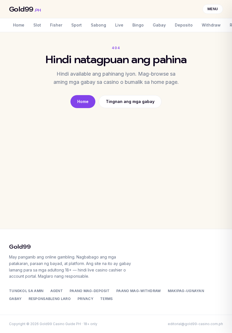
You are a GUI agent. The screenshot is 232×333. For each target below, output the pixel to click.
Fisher (56, 25)
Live (119, 25)
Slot (37, 25)
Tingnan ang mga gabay (130, 101)
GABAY (15, 299)
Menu (212, 9)
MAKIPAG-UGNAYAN (186, 291)
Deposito (184, 25)
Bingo (138, 25)
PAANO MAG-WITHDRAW (138, 291)
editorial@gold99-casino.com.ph (195, 324)
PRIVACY (85, 299)
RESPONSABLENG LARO (50, 299)
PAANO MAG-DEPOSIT (89, 291)
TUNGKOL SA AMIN (26, 291)
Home (18, 25)
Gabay (159, 25)
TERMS (106, 299)
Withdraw (211, 25)
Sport (76, 25)
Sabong (98, 25)
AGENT (56, 291)
